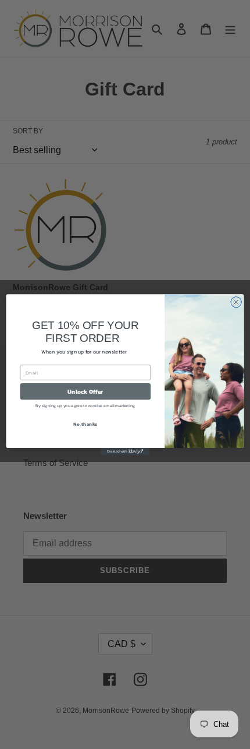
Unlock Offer (85, 390)
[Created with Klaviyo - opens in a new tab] (125, 451)
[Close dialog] (236, 301)
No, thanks (85, 424)
